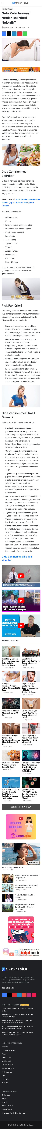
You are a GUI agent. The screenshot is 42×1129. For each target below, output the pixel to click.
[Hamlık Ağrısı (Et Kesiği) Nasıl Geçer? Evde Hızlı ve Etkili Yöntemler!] (31, 728)
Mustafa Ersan (8, 27)
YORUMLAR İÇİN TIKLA (21, 807)
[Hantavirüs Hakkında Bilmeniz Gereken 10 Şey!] (11, 703)
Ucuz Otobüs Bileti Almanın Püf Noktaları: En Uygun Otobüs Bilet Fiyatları (17, 1027)
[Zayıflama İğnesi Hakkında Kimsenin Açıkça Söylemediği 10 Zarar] (11, 676)
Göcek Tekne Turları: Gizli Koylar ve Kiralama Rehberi (17, 1010)
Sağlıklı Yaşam (7, 9)
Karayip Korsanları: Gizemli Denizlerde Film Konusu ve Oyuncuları (25, 907)
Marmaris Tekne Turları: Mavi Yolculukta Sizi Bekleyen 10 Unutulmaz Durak (17, 1021)
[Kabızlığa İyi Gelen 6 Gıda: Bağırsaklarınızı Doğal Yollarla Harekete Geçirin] (11, 651)
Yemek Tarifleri (7, 1057)
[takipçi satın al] (21, 69)
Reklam (4, 1102)
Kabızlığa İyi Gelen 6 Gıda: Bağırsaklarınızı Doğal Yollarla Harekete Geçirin (10, 662)
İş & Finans (5, 1079)
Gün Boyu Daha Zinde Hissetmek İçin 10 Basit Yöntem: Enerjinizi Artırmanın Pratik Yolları (11, 794)
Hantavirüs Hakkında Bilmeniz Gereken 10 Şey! (10, 713)
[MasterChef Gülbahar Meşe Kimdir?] (7, 898)
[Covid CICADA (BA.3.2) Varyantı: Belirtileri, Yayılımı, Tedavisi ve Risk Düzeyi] (31, 782)
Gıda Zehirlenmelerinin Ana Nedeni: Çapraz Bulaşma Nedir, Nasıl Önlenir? (21, 202)
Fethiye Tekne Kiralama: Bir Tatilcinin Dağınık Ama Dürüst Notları (17, 1016)
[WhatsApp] (25, 33)
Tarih (3, 1075)
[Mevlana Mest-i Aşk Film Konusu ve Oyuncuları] (7, 878)
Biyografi (5, 1047)
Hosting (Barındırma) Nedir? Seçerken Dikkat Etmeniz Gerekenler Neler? (17, 1033)
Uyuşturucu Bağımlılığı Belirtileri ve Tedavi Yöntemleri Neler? (31, 662)
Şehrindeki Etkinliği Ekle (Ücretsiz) (14, 1113)
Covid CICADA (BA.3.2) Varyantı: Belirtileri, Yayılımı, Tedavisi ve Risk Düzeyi (29, 794)
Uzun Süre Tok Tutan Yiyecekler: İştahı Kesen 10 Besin (10, 765)
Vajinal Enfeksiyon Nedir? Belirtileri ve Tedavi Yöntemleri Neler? (29, 714)
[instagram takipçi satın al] (21, 952)
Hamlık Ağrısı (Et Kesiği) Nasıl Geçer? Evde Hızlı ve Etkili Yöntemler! (30, 739)
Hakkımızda (6, 1095)
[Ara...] (39, 3)
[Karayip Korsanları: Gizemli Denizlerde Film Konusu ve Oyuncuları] (7, 908)
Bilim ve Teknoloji (8, 1068)
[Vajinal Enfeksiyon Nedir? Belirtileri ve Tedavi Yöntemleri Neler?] (31, 703)
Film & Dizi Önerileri (8, 1050)
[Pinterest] (19, 33)
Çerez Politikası (7, 1109)
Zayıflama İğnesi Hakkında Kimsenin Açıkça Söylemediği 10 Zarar (11, 687)
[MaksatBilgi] (21, 3)
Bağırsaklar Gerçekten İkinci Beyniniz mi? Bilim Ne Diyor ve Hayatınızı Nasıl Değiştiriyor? (31, 767)
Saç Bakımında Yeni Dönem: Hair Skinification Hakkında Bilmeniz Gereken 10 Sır (11, 740)
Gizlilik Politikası (7, 1106)
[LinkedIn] (14, 33)
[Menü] (3, 3)
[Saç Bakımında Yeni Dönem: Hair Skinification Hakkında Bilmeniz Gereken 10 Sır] (11, 728)
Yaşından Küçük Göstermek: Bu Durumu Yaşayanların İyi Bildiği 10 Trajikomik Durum (31, 688)
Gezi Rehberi (6, 1061)
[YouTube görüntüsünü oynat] (21, 576)
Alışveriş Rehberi (7, 1065)
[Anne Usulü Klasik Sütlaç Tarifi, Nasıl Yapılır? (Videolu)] (7, 888)
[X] (9, 33)
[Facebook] (4, 33)
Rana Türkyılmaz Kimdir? (13, 867)
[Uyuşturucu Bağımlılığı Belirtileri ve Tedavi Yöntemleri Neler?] (31, 651)
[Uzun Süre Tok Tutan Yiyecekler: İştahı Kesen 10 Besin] (11, 755)
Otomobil (5, 1083)
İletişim (4, 1098)
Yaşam (4, 1054)
